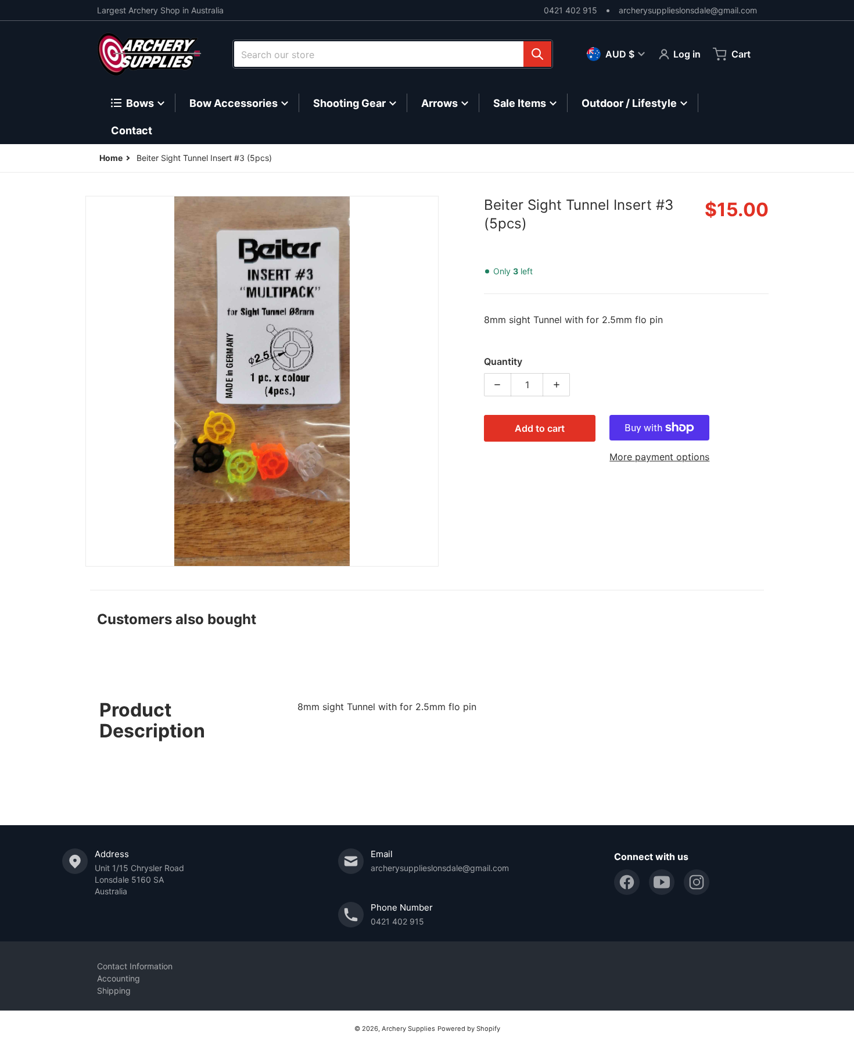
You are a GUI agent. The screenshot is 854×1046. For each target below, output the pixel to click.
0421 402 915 (570, 10)
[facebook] (627, 882)
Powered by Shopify (468, 1028)
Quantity (503, 361)
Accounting (118, 978)
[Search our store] (537, 54)
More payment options (659, 457)
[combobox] (392, 54)
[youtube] (661, 882)
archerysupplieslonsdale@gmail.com (688, 10)
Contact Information (135, 966)
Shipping (114, 990)
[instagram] (696, 882)
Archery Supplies (408, 1028)
